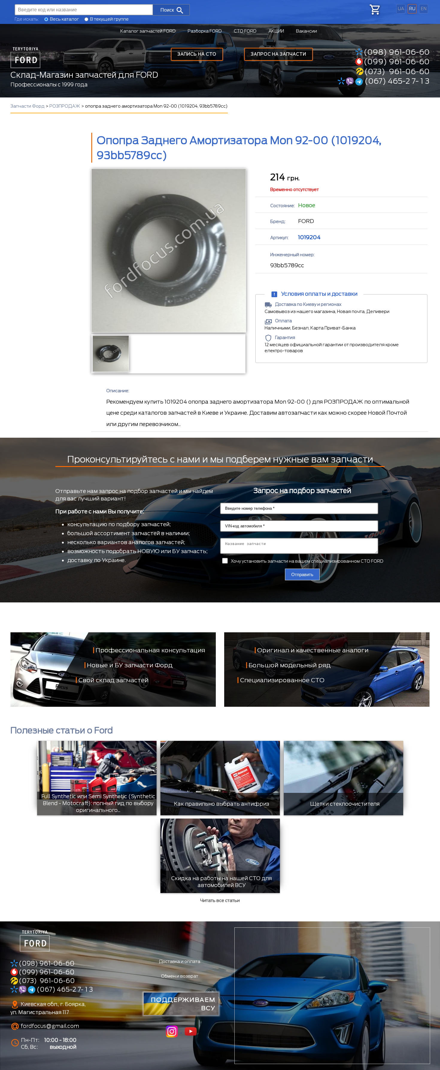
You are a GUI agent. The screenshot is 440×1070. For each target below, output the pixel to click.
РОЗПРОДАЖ (64, 106)
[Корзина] (374, 9)
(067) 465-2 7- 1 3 (396, 81)
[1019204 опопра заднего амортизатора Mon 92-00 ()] (168, 250)
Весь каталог (64, 19)
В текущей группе (109, 19)
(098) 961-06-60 (397, 52)
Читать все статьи (220, 900)
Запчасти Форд (27, 106)
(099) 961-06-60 (397, 61)
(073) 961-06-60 (397, 71)
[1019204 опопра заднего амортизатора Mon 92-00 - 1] (110, 353)
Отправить (302, 574)
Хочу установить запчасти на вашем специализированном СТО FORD (307, 561)
